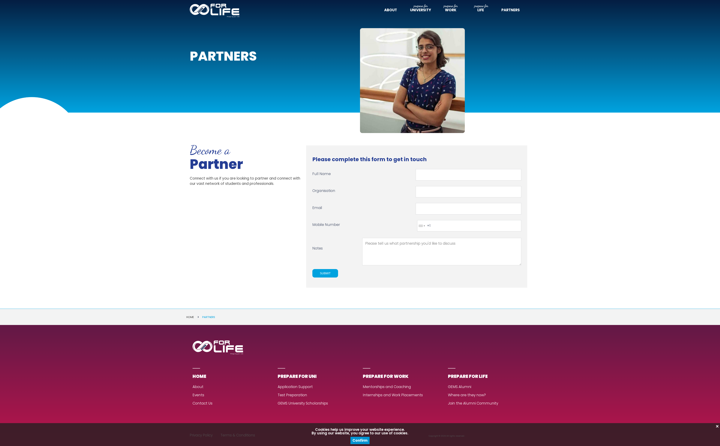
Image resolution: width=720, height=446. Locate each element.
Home (190, 317)
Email (317, 208)
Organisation (323, 191)
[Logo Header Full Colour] (215, 10)
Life (480, 10)
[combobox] (421, 226)
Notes (317, 249)
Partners (510, 10)
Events (198, 395)
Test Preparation (292, 395)
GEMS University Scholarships (303, 403)
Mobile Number (326, 224)
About (390, 10)
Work (450, 10)
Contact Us (202, 403)
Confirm (360, 440)
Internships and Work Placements (393, 395)
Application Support (295, 387)
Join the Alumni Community (473, 403)
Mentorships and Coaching (387, 387)
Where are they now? (467, 395)
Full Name (321, 174)
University (420, 10)
